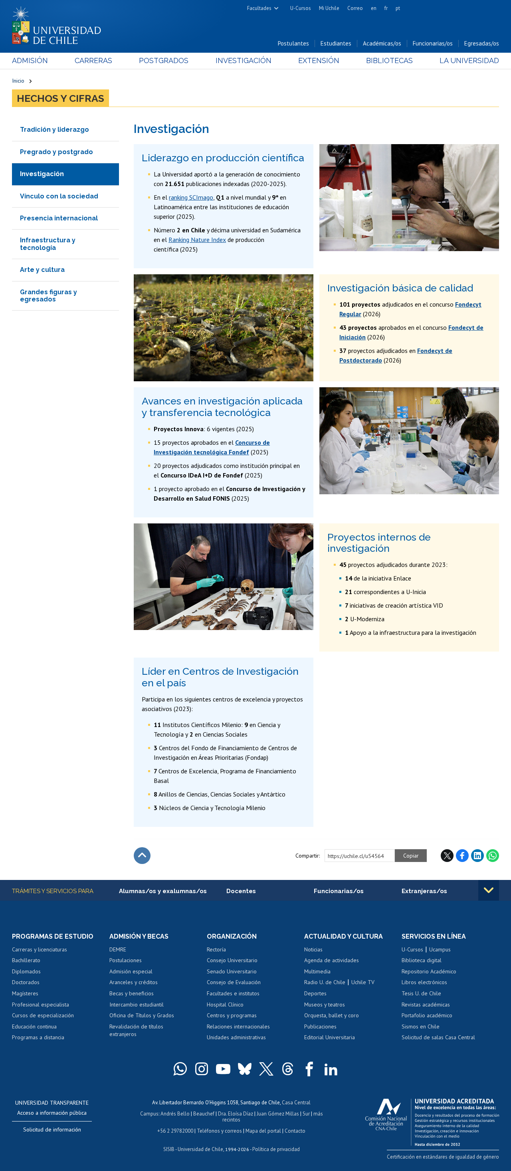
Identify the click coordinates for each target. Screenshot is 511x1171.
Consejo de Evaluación (234, 982)
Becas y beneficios (131, 993)
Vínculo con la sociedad (59, 196)
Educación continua (34, 1026)
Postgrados (163, 60)
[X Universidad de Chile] (266, 1069)
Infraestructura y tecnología (47, 243)
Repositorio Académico (429, 971)
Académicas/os (382, 43)
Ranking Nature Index (197, 240)
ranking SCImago (191, 197)
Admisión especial (131, 971)
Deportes (315, 993)
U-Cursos (300, 8)
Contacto (295, 1130)
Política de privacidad (276, 1149)
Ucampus (440, 949)
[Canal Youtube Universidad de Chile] (223, 1069)
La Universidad (469, 60)
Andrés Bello (175, 1113)
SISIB (168, 1149)
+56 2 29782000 (175, 1130)
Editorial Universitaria (329, 1037)
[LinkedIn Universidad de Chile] (331, 1069)
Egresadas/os (481, 43)
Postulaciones (125, 960)
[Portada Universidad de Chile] (59, 23)
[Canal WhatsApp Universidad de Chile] (180, 1069)
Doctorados (26, 982)
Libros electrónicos (424, 982)
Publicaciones (320, 1026)
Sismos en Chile (421, 1026)
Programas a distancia (38, 1037)
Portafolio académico (427, 1015)
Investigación (243, 60)
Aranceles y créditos (133, 982)
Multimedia (317, 971)
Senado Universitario (232, 971)
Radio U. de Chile (324, 982)
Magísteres (25, 993)
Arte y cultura (42, 269)
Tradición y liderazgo (54, 129)
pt (398, 8)
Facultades (259, 8)
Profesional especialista (40, 1004)
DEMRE (117, 949)
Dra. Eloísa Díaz (235, 1113)
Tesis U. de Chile (421, 993)
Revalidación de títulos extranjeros (136, 1030)
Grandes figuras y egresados (48, 295)
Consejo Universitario (232, 960)
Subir (142, 855)
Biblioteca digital (422, 960)
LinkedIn (477, 855)
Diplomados (26, 971)
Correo (355, 8)
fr (386, 8)
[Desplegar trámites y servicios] (488, 890)
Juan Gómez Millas (278, 1113)
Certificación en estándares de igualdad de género (443, 1156)
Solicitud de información (52, 1129)
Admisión (30, 60)
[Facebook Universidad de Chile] (309, 1069)
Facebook (462, 855)
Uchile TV (362, 982)
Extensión (318, 60)
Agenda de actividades (331, 960)
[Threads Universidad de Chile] (288, 1069)
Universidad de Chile (200, 1149)
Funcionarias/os (433, 43)
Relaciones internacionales (238, 1026)
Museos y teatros (324, 1004)
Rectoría (216, 949)
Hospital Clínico (225, 1004)
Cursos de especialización (43, 1015)
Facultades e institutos (233, 993)
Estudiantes (336, 43)
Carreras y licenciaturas (39, 949)
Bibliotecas (389, 60)
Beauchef (203, 1113)
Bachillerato (26, 960)
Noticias (313, 949)
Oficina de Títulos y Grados (141, 1015)
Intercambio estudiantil (136, 1004)
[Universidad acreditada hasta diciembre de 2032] (432, 1120)
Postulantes (293, 43)
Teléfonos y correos (219, 1130)
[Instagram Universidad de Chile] (202, 1069)
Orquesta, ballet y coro (331, 1015)
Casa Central (296, 1102)
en (373, 8)
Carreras (93, 60)
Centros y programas (232, 1015)
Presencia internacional (59, 218)
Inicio (18, 80)
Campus (149, 1113)
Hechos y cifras (60, 98)
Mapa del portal (263, 1130)
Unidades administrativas (236, 1037)
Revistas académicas (426, 1004)
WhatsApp (492, 855)
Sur (306, 1113)
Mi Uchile (329, 8)
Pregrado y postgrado (56, 152)
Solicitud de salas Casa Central (438, 1037)
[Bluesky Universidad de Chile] (245, 1069)
